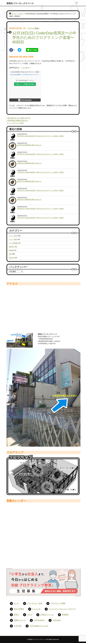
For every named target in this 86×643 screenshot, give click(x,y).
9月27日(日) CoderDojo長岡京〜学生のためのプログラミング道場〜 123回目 (40, 136)
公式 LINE (17, 626)
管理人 (16, 614)
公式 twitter (57, 620)
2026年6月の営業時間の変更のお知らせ (29, 199)
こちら (23, 68)
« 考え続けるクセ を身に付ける (18, 118)
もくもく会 (36, 609)
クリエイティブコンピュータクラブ (62, 609)
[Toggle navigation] (76, 3)
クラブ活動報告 (13, 243)
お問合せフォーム (47, 614)
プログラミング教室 (57, 603)
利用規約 (65, 614)
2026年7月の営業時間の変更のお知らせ (29, 181)
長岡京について (20, 620)
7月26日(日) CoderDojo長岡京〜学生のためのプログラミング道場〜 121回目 (40, 172)
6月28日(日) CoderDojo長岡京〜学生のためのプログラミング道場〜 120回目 (40, 190)
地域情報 (11, 250)
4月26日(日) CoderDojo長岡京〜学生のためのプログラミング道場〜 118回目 (40, 217)
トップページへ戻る (16, 123)
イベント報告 (13, 239)
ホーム (14, 14)
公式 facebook (39, 620)
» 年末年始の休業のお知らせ (17, 120)
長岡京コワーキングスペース (20, 3)
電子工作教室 (19, 609)
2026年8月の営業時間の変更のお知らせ (29, 163)
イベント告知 (33, 28)
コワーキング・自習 (34, 603)
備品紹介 (11, 246)
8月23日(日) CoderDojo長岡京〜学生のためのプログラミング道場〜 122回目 (40, 154)
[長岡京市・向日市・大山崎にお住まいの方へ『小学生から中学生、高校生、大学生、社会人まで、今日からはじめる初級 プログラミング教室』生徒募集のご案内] (43, 582)
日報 (10, 254)
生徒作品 (11, 257)
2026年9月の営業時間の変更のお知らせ (29, 145)
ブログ (20, 14)
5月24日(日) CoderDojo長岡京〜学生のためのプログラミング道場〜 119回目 (40, 208)
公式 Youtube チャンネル (39, 626)
